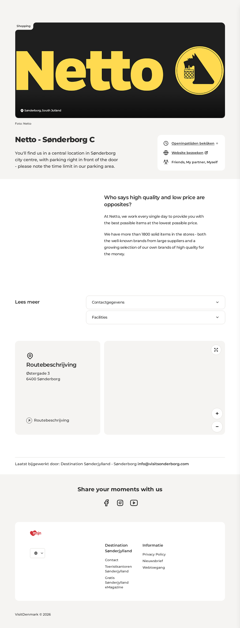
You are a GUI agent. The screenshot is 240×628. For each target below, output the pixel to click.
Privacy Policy (154, 554)
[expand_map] (216, 350)
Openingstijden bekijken (193, 143)
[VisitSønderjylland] (44, 533)
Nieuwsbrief (152, 561)
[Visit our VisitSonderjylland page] (106, 503)
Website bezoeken (187, 153)
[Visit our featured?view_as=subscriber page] (134, 503)
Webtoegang (153, 567)
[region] (164, 388)
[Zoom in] (217, 413)
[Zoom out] (217, 426)
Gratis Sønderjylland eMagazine (117, 582)
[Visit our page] (120, 503)
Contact (111, 560)
